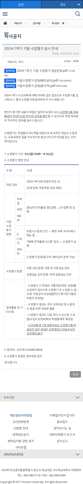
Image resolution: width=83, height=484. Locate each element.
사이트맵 (20, 447)
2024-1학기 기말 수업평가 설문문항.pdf (42, 70)
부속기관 (9, 397)
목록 (75, 374)
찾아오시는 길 (62, 428)
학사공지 (55, 23)
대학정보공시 (21, 434)
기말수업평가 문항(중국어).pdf (36, 86)
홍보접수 (62, 422)
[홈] (5, 23)
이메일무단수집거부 (62, 415)
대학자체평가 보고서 (62, 434)
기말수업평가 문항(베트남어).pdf (37, 80)
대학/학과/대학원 (13, 454)
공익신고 (62, 441)
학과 (62, 5)
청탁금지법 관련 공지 (20, 441)
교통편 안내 (20, 428)
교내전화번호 (21, 422)
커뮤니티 (18, 23)
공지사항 (36, 23)
